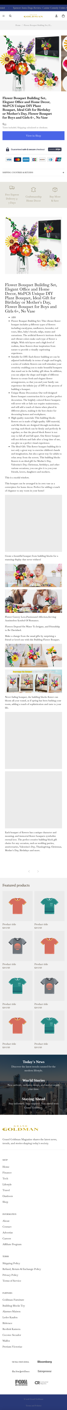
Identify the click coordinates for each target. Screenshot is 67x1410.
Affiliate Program (12, 1244)
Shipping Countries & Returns (17, 172)
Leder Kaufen (10, 1317)
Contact (6, 1226)
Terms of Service (11, 1280)
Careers (6, 1238)
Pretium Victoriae (12, 1346)
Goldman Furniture (13, 1299)
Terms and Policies (33, 1405)
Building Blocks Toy (13, 1305)
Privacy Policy (10, 1275)
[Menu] (3, 15)
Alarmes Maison (11, 1311)
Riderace (7, 1323)
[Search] (10, 15)
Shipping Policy (11, 1263)
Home (18, 25)
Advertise (7, 1232)
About (5, 1221)
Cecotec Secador (11, 1335)
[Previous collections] (29, 871)
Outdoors (7, 1196)
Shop (5, 1201)
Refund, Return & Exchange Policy (21, 1269)
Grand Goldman (36, 1399)
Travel (6, 1190)
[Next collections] (37, 871)
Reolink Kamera (11, 1329)
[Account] (56, 15)
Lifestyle (7, 1184)
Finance (7, 1172)
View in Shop (33, 135)
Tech (5, 1178)
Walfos (6, 1340)
